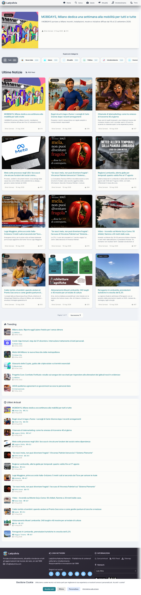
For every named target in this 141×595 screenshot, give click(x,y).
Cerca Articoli (102, 558)
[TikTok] (70, 574)
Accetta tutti (49, 589)
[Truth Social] (90, 574)
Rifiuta (61, 589)
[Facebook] (51, 574)
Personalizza (73, 589)
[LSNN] (83, 574)
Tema (135, 3)
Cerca (80, 3)
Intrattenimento (120, 3)
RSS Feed (31, 72)
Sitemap (127, 558)
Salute (92, 3)
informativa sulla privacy (91, 589)
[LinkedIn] (77, 574)
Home (69, 3)
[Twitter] (64, 574)
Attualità (105, 3)
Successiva (75, 315)
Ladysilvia (13, 553)
